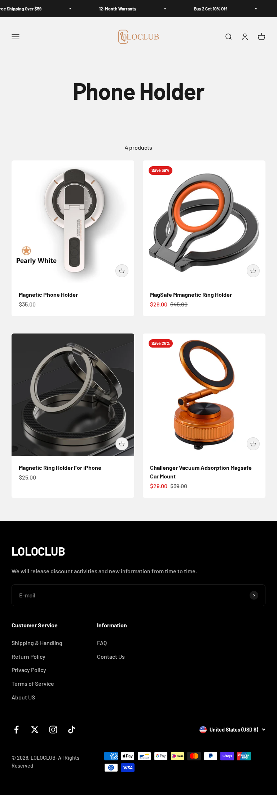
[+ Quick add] (121, 270)
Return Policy (28, 656)
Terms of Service (33, 683)
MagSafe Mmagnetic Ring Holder (191, 294)
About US (23, 697)
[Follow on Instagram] (53, 729)
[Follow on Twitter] (35, 729)
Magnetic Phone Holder (48, 294)
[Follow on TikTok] (71, 729)
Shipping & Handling (37, 642)
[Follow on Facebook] (16, 729)
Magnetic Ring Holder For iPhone (60, 467)
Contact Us (111, 656)
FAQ (102, 642)
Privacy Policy (29, 669)
